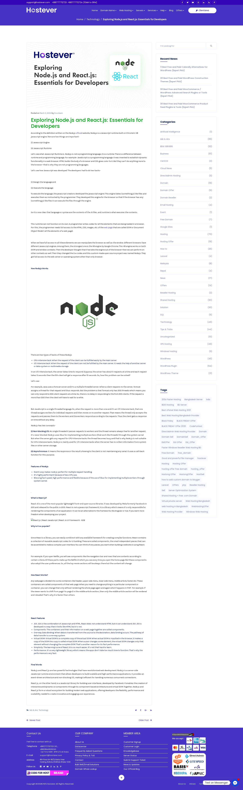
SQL (186, 314)
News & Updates (132, 764)
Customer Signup (132, 742)
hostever (201, 458)
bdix (208, 399)
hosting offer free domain (174, 469)
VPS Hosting (186, 344)
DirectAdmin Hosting (186, 175)
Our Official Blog (132, 769)
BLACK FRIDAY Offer (186, 420)
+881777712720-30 (48, 746)
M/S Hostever (49, 784)
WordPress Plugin (186, 366)
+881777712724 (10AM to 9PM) (82, 2)
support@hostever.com (38, 2)
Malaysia (186, 263)
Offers (179, 10)
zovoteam (58, 113)
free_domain (184, 453)
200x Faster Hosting (171, 399)
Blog (171, 10)
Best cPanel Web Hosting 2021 (176, 410)
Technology (93, 19)
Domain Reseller (186, 197)
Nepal (186, 270)
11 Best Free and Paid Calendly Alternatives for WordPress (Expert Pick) (184, 69)
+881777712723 (59, 2)
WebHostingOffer (200, 506)
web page (108, 227)
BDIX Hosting (168, 404)
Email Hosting (186, 205)
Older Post (144, 720)
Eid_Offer (190, 442)
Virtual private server (172, 501)
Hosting (186, 234)
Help (162, 10)
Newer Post (34, 720)
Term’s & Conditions (207, 784)
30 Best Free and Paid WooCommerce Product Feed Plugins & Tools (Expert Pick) (184, 105)
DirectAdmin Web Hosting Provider (178, 431)
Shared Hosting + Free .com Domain (179, 495)
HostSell (200, 474)
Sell (163, 490)
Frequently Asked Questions (88, 751)
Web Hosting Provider (172, 511)
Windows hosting (186, 351)
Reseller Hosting (186, 292)
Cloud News (186, 168)
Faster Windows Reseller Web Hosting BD (181, 447)
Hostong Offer (169, 474)
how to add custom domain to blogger (181, 479)
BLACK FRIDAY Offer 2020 (174, 426)
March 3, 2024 (45, 113)
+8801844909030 (48, 749)
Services (152, 10)
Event (186, 212)
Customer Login (131, 746)
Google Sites (186, 226)
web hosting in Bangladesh (175, 506)
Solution (186, 307)
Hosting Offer (186, 241)
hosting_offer (197, 469)
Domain (186, 183)
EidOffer (166, 442)
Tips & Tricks (186, 329)
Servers (140, 10)
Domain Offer (186, 190)
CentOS (186, 161)
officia (79, 133)
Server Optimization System (182, 490)
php (184, 485)
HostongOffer (186, 474)
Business (186, 153)
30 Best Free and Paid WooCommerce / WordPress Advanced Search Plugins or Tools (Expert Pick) (183, 92)
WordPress (186, 358)
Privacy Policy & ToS (85, 755)
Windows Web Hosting (197, 511)
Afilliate (192, 784)
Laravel (186, 256)
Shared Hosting (186, 300)
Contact (79, 760)
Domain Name (108, 10)
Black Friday (167, 420)
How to (186, 248)
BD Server (182, 404)
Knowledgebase (131, 751)
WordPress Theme (186, 373)
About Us (79, 742)
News (186, 278)
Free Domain (186, 219)
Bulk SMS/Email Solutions (87, 764)
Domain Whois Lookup (86, 769)
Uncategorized (186, 336)
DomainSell (182, 436)
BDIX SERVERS (186, 146)
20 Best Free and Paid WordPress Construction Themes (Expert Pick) (184, 80)
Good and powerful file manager (178, 458)
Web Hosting (125, 10)
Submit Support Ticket (135, 760)
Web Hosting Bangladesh (198, 501)
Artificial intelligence (186, 131)
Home (95, 10)
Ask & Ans (34, 710)
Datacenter (80, 746)
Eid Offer (177, 442)
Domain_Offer (199, 436)
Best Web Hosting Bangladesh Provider (180, 415)
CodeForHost (196, 426)
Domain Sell (167, 436)
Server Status (130, 755)
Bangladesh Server (193, 399)
